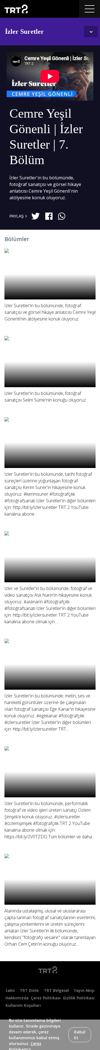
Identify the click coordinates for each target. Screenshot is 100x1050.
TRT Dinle (29, 990)
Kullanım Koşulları (23, 1005)
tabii (10, 990)
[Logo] (50, 971)
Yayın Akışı (84, 990)
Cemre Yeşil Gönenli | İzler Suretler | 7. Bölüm (46, 136)
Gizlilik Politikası (78, 997)
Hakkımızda (17, 997)
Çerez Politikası (46, 997)
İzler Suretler (24, 31)
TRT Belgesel (56, 990)
